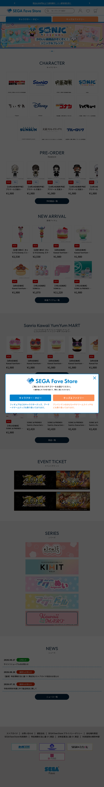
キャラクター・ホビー (30, 397)
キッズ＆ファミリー (73, 397)
